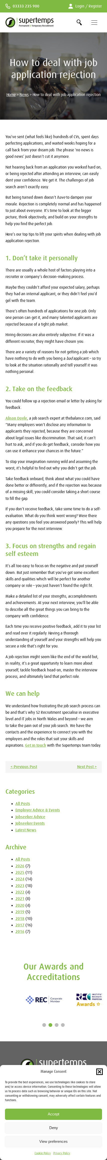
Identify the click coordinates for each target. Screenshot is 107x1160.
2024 (19, 879)
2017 (19, 925)
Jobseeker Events (30, 823)
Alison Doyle (16, 418)
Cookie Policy (43, 1153)
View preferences (53, 1141)
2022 (19, 892)
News (24, 94)
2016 (19, 931)
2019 (19, 912)
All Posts (22, 804)
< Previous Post (23, 767)
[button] (99, 1071)
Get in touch (35, 745)
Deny (53, 1128)
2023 (19, 886)
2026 (19, 866)
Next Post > (87, 767)
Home (11, 94)
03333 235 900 (26, 6)
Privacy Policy (61, 1153)
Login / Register (88, 6)
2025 (19, 872)
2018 (19, 918)
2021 (19, 898)
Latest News (25, 830)
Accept (53, 1114)
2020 (19, 905)
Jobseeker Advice (30, 817)
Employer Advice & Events (37, 810)
